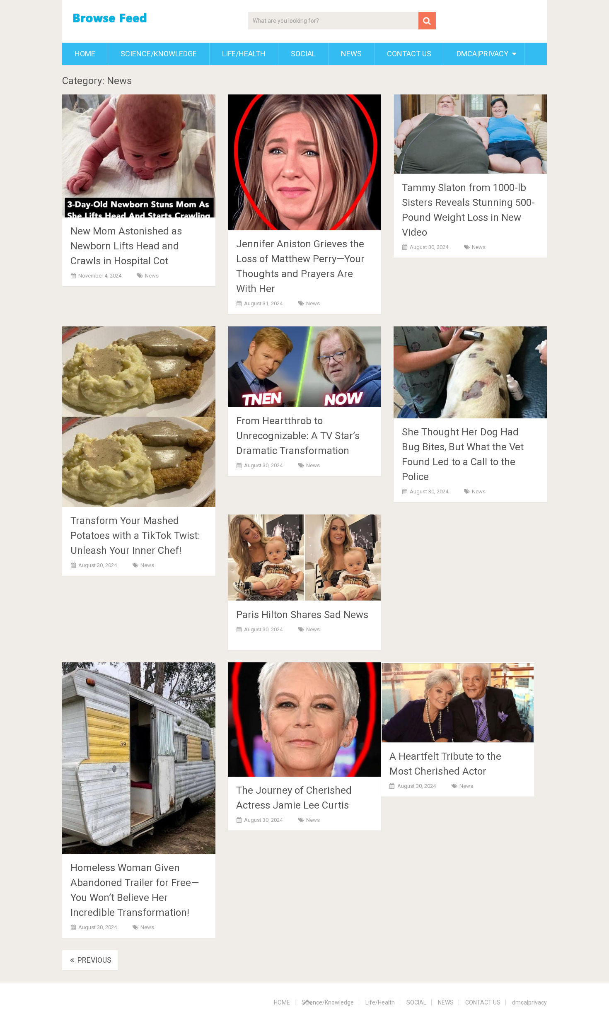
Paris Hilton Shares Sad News (302, 615)
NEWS (351, 53)
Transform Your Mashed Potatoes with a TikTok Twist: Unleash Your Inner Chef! (135, 535)
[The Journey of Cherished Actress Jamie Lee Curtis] (304, 719)
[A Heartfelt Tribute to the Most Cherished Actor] (457, 702)
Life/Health (244, 53)
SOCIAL (303, 53)
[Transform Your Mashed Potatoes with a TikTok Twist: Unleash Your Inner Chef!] (138, 416)
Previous (93, 960)
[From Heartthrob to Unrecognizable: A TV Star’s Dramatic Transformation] (304, 366)
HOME (85, 53)
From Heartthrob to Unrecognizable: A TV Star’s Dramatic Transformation (298, 435)
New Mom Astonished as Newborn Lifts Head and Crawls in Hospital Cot (126, 246)
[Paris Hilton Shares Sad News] (304, 557)
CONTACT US (409, 53)
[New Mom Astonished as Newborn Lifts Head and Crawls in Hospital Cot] (138, 155)
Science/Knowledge (159, 53)
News (152, 276)
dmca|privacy (482, 53)
